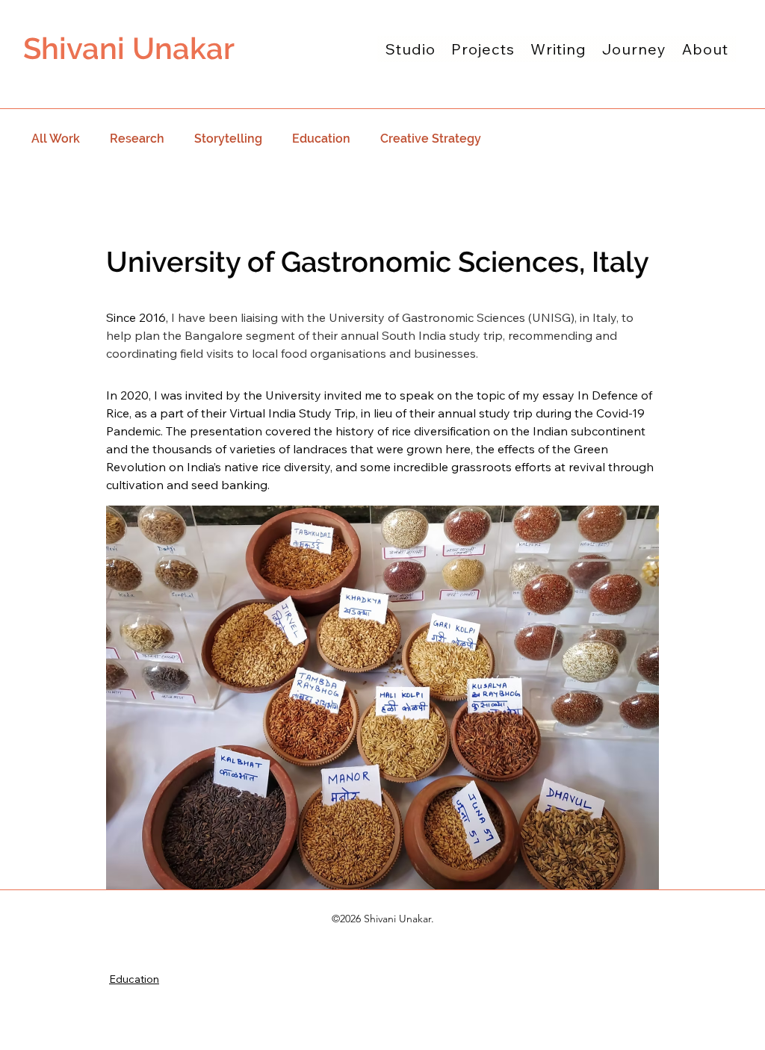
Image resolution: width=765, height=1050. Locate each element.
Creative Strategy (430, 138)
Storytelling (228, 138)
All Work (55, 138)
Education (321, 138)
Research (137, 138)
